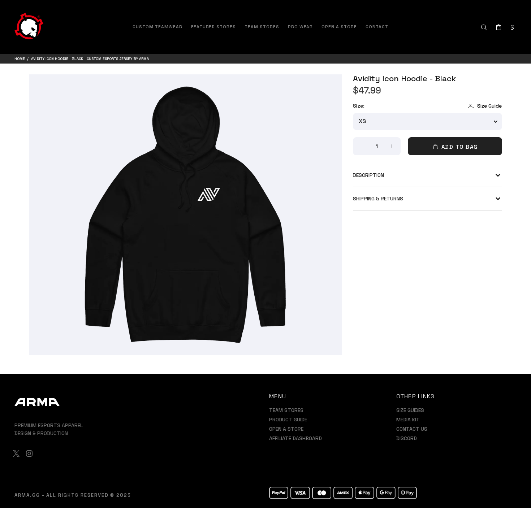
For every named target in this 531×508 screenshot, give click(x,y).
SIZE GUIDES (410, 410)
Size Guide (489, 106)
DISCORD (406, 438)
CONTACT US (411, 429)
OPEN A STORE (286, 429)
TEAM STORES (286, 410)
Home (19, 58)
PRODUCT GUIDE (288, 419)
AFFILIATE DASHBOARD (295, 438)
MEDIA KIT (408, 419)
